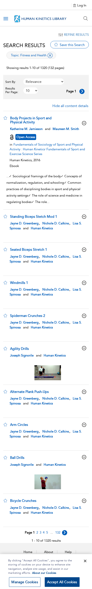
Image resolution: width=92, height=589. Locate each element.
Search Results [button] (24, 45)
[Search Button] (85, 18)
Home (28, 552)
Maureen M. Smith (66, 129)
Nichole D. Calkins (55, 223)
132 (57, 532)
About (48, 552)
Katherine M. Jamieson (26, 129)
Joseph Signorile (22, 355)
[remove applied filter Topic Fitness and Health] (50, 55)
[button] (5, 118)
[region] (46, 571)
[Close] (85, 561)
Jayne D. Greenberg (24, 223)
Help (68, 552)
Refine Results (76, 35)
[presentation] (47, 372)
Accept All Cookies (62, 582)
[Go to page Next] (64, 532)
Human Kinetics (42, 228)
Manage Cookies (24, 582)
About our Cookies (44, 572)
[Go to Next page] (82, 91)
